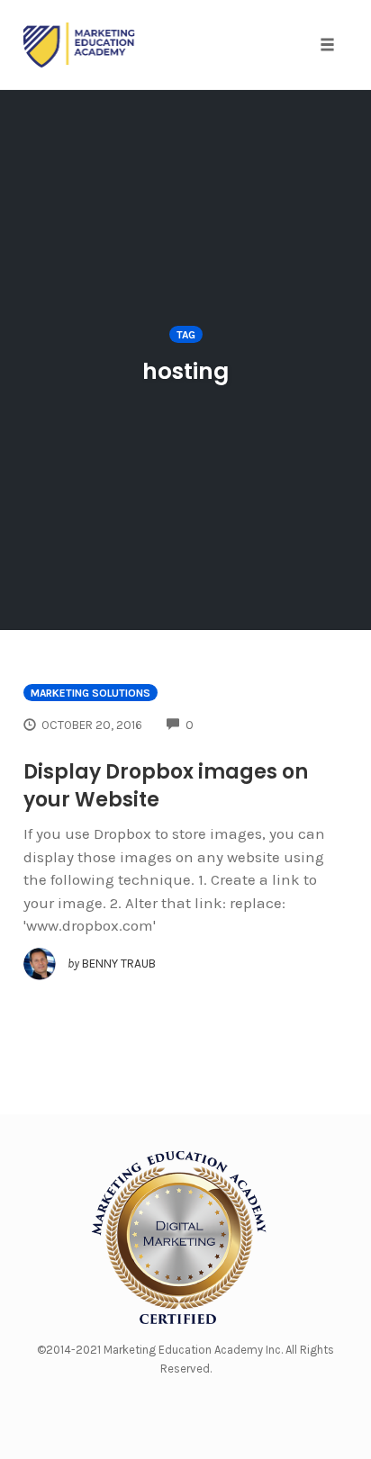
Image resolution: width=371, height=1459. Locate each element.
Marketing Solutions (90, 693)
